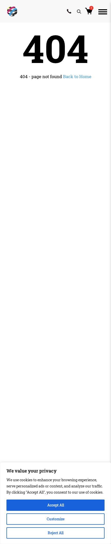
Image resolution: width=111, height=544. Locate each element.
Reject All (56, 532)
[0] (89, 12)
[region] (55, 503)
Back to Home (77, 76)
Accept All (55, 505)
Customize (56, 518)
